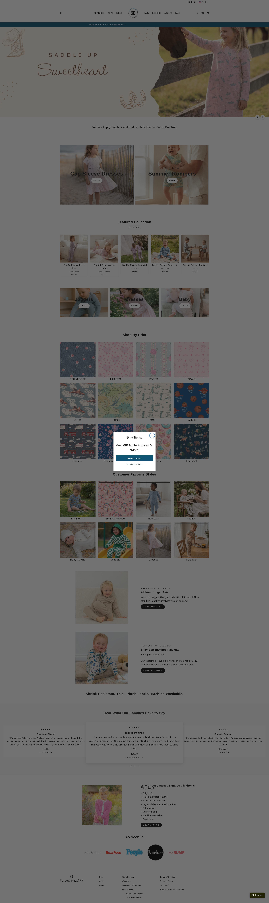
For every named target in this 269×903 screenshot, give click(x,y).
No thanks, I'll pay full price (134, 464)
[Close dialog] (152, 435)
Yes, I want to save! (134, 458)
